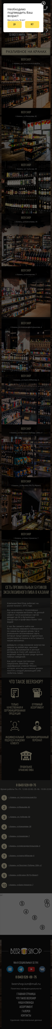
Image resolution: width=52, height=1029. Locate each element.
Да (14, 24)
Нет (32, 24)
